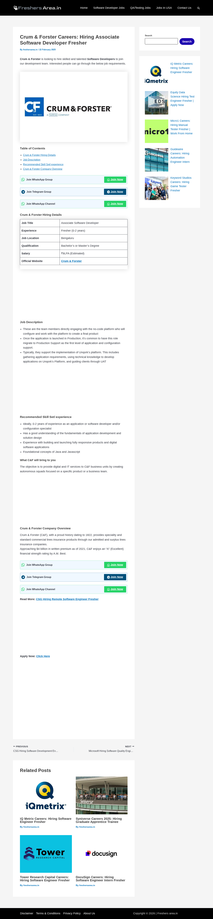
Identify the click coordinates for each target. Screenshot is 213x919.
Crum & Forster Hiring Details (39, 155)
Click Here (43, 656)
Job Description (31, 159)
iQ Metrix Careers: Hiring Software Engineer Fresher (45, 820)
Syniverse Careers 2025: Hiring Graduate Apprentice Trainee (99, 820)
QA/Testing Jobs (140, 7)
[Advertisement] (74, 294)
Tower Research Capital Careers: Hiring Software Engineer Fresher (45, 878)
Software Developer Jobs (109, 7)
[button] (198, 8)
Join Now (117, 179)
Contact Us (184, 7)
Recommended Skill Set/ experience (43, 164)
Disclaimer (26, 913)
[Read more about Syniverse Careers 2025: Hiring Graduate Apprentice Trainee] (102, 795)
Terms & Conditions (48, 913)
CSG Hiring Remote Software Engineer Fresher (67, 599)
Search (187, 41)
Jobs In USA (164, 7)
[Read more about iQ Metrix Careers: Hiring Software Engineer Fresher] (46, 795)
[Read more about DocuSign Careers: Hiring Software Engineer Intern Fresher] (102, 853)
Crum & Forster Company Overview (42, 169)
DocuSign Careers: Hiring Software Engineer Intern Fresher (100, 878)
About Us (89, 913)
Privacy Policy (72, 913)
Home (84, 7)
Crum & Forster (71, 261)
